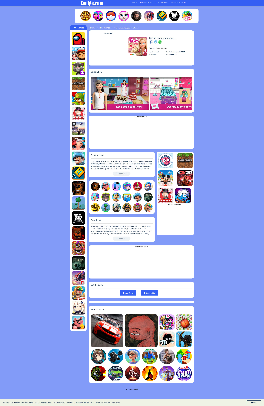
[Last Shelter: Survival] (136, 16)
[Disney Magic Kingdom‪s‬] (165, 178)
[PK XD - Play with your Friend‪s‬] (98, 16)
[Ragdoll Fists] (167, 339)
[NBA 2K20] (185, 178)
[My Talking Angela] (123, 16)
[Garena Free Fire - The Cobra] (149, 16)
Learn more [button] (115, 402)
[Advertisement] (108, 49)
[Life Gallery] (141, 330)
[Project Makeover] (78, 143)
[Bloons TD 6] (78, 98)
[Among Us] (78, 38)
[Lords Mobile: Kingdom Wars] (78, 293)
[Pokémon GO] (111, 16)
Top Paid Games (161, 2)
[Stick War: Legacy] (184, 339)
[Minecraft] (78, 83)
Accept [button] (253, 402)
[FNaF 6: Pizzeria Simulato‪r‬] (78, 248)
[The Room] (78, 263)
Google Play (151, 293)
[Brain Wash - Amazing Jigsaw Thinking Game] (165, 160)
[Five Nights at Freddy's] (78, 188)
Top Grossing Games (178, 2)
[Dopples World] (167, 322)
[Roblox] (78, 128)
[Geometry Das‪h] (162, 16)
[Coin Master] (78, 322)
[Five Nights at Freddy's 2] (78, 233)
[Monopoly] (78, 113)
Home (134, 2)
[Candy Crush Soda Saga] (187, 16)
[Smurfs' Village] (183, 195)
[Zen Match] (184, 322)
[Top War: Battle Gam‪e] (78, 158)
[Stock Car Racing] (107, 330)
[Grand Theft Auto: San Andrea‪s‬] (174, 16)
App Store (129, 293)
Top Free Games (146, 2)
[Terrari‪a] (78, 203)
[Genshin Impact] (78, 308)
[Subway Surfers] (78, 53)
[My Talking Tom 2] (78, 68)
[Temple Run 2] (85, 16)
